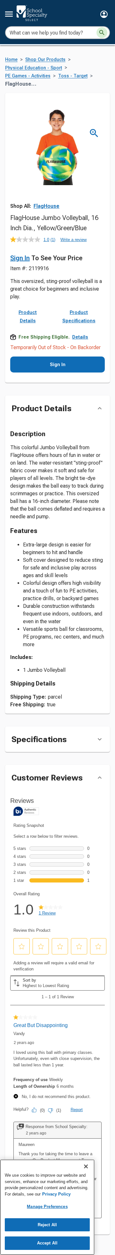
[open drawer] (9, 14)
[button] (104, 14)
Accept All (47, 1243)
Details (80, 337)
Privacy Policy (56, 1194)
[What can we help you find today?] (101, 32)
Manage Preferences (47, 1206)
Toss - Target (73, 76)
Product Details (28, 317)
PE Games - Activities (27, 76)
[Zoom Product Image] (94, 133)
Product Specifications (79, 317)
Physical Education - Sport (33, 68)
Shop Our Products (45, 59)
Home (11, 59)
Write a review (73, 239)
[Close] (86, 1166)
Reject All (47, 1224)
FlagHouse (46, 206)
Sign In (20, 258)
